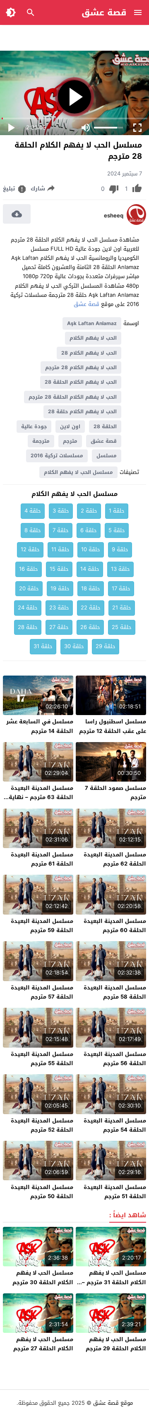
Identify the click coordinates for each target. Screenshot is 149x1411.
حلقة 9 (120, 549)
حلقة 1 (117, 511)
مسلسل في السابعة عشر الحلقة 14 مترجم (39, 726)
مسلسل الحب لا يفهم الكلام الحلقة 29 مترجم (116, 1344)
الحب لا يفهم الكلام (93, 338)
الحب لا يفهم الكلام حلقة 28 (82, 411)
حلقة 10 (90, 549)
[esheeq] (136, 223)
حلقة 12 (30, 549)
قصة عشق (104, 12)
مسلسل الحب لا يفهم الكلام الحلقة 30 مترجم (42, 1277)
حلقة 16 (28, 569)
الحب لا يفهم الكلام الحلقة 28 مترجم (73, 397)
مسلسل (106, 455)
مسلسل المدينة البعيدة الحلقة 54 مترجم (115, 1125)
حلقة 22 (91, 607)
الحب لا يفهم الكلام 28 (89, 353)
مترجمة (41, 441)
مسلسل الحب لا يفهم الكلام (78, 472)
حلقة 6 (88, 530)
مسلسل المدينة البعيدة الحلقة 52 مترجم (42, 1125)
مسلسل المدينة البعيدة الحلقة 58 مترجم (115, 992)
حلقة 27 (59, 627)
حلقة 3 (61, 511)
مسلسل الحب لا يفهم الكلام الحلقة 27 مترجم (43, 1344)
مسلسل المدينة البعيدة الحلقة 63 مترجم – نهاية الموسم (41, 797)
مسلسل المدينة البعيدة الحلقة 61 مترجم (42, 859)
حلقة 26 (90, 627)
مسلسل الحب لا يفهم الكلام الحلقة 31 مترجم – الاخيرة (114, 1282)
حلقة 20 (29, 588)
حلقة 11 (60, 549)
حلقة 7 (61, 530)
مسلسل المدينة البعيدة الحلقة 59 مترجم (42, 925)
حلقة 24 (28, 607)
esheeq (113, 216)
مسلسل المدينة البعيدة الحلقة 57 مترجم (42, 992)
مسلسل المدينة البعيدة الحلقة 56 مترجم (115, 1058)
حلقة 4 (32, 511)
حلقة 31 (43, 646)
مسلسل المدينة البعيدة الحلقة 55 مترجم (42, 1058)
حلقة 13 (120, 569)
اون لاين (70, 426)
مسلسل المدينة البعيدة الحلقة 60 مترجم (115, 925)
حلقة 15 (59, 569)
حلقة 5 (116, 530)
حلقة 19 (60, 588)
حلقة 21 (121, 607)
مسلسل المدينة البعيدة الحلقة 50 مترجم (42, 1191)
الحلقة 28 (105, 426)
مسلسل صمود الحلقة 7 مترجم (115, 792)
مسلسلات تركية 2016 (57, 455)
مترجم (70, 441)
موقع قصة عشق (113, 1403)
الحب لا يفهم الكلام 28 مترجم (81, 367)
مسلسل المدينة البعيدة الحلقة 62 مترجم (115, 859)
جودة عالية (34, 426)
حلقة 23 (59, 607)
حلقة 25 (122, 627)
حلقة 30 (74, 646)
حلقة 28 (28, 627)
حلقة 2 (89, 511)
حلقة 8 (32, 530)
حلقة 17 (121, 588)
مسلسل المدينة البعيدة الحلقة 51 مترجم (115, 1191)
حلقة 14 (89, 569)
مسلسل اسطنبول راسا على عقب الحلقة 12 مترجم (112, 726)
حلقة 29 (105, 646)
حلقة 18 (90, 588)
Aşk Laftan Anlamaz (92, 323)
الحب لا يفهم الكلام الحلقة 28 (81, 382)
